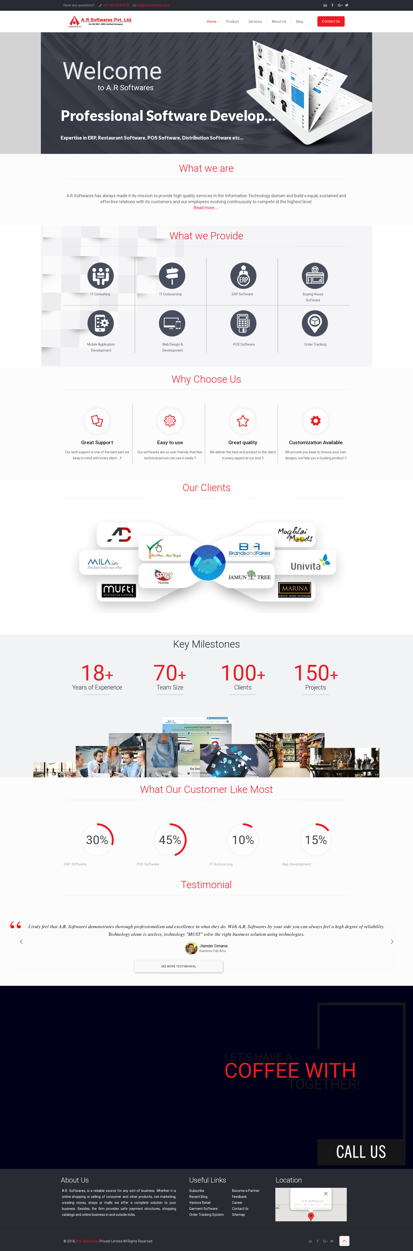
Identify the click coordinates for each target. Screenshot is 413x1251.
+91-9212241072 (116, 5)
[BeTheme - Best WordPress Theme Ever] (100, 21)
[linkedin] (325, 5)
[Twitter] (346, 5)
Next (392, 947)
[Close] (326, 1193)
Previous (21, 947)
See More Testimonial (178, 966)
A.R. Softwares (87, 1241)
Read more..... (206, 207)
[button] (311, 1216)
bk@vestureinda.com (153, 5)
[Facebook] (332, 5)
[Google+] (339, 5)
